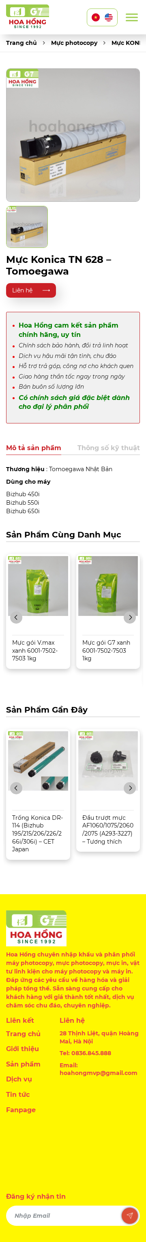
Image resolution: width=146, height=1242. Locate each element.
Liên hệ (22, 290)
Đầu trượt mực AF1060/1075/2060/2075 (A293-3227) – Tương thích (107, 829)
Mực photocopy (74, 43)
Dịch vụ (19, 1079)
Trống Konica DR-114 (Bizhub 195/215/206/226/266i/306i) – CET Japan (37, 833)
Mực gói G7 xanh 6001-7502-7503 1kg (106, 650)
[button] (16, 617)
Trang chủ (21, 43)
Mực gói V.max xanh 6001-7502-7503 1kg (35, 650)
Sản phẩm (23, 1064)
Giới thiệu (22, 1049)
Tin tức (18, 1094)
